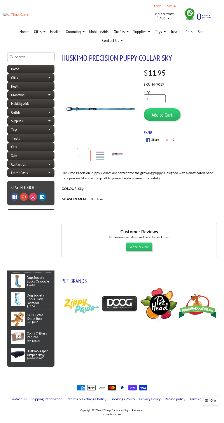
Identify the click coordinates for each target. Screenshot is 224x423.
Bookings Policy (122, 399)
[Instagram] (33, 197)
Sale (201, 32)
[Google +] (24, 197)
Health (55, 32)
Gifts (38, 32)
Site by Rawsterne (112, 414)
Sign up (171, 6)
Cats (189, 32)
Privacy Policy (150, 399)
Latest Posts (19, 172)
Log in (157, 6)
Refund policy (175, 399)
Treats (175, 32)
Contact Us (110, 40)
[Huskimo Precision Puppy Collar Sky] (83, 155)
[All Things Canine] (16, 14)
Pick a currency (164, 14)
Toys (158, 32)
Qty (147, 92)
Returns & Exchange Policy (86, 399)
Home (24, 32)
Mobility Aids (98, 32)
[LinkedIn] (42, 197)
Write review (139, 247)
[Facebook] (15, 197)
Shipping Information (46, 399)
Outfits (119, 32)
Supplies (139, 32)
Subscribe (22, 245)
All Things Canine (110, 410)
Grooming (73, 32)
